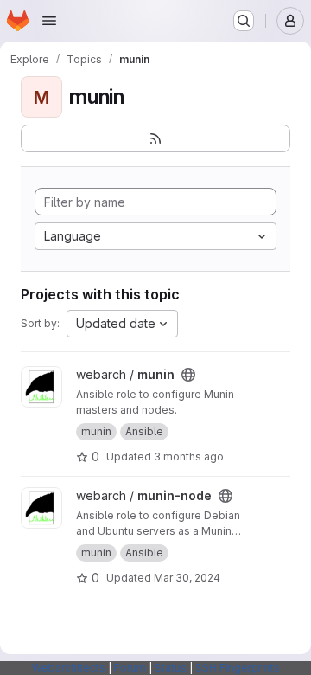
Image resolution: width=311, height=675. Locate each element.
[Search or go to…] (243, 20)
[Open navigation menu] (49, 21)
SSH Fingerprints (237, 667)
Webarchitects (68, 667)
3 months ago (189, 456)
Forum (130, 667)
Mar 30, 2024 (187, 577)
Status (171, 667)
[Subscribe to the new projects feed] (155, 138)
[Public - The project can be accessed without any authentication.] (188, 375)
